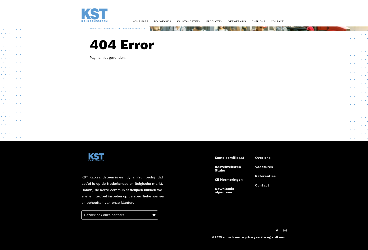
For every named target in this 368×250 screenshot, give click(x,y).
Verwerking (237, 21)
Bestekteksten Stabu (228, 168)
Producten (214, 21)
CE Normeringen (229, 179)
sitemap (280, 237)
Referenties (265, 176)
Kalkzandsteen (188, 21)
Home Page (140, 21)
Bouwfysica (162, 21)
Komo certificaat (229, 158)
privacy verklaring (258, 237)
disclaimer (233, 237)
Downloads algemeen (224, 190)
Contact (277, 21)
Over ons (258, 21)
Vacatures (264, 167)
